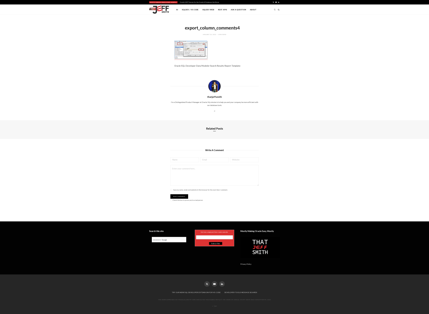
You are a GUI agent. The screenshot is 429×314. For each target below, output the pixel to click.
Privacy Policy (246, 264)
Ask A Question (238, 10)
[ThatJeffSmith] (159, 10)
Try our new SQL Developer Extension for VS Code (196, 292)
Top (215, 306)
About (253, 10)
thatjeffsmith (214, 96)
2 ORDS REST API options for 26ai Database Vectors (197, 2)
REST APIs (222, 10)
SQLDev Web (208, 10)
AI (177, 10)
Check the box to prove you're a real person (187, 200)
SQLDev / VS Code (190, 10)
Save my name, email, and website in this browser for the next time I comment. (200, 190)
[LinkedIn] (222, 284)
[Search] (278, 10)
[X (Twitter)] (207, 284)
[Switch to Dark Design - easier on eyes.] (274, 9)
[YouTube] (214, 284)
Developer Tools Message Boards (241, 292)
